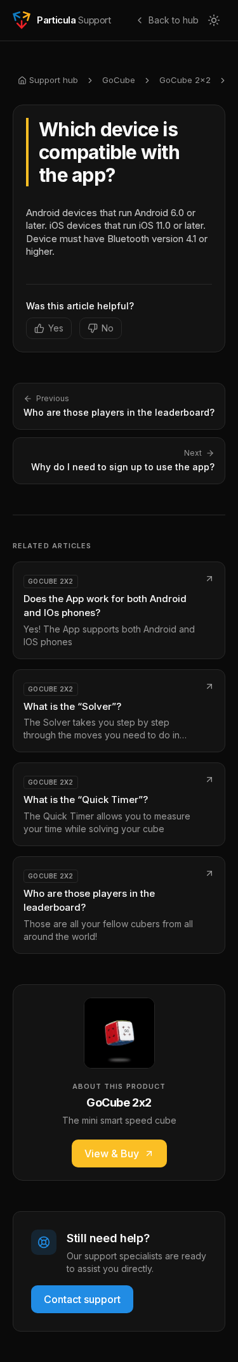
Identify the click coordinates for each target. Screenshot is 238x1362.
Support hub (53, 80)
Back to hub (174, 20)
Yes (55, 328)
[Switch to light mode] (213, 20)
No (108, 328)
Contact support (82, 1299)
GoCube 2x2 (185, 80)
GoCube (118, 80)
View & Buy (111, 1153)
